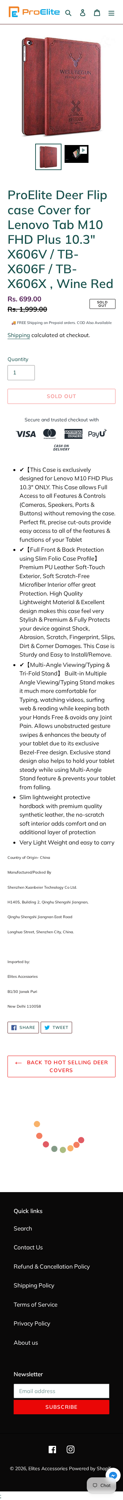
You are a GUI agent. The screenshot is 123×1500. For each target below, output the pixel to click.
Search (23, 1228)
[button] (113, 1476)
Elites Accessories (48, 1468)
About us (26, 1342)
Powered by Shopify (91, 1468)
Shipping (19, 335)
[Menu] (111, 12)
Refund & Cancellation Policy (52, 1266)
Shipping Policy (34, 1285)
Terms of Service (35, 1304)
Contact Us (28, 1247)
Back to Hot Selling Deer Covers (66, 1066)
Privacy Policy (32, 1323)
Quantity (18, 359)
